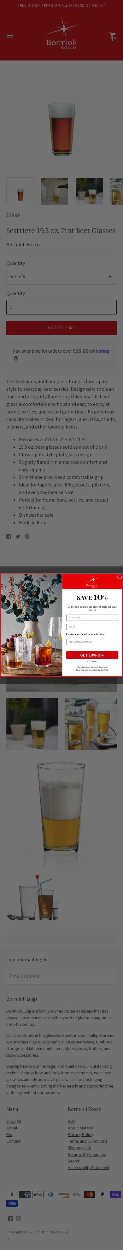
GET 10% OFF (92, 655)
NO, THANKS (92, 661)
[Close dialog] (119, 577)
